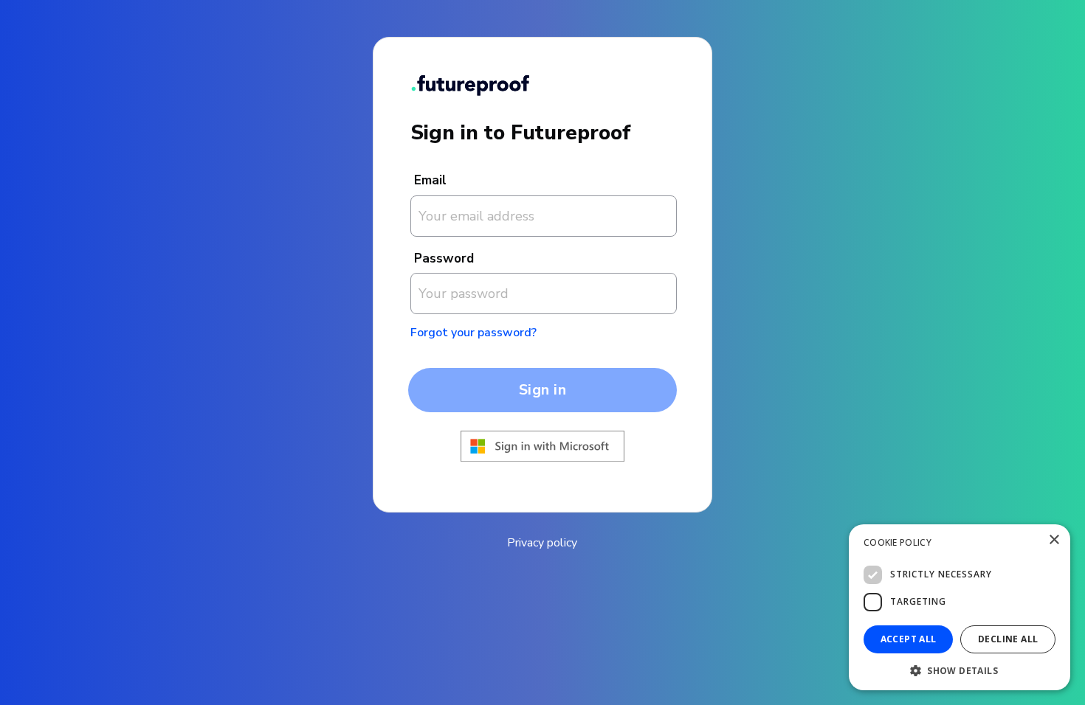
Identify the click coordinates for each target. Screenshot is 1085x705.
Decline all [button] (1008, 639)
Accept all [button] (909, 639)
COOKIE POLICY (897, 542)
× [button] (1053, 540)
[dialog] (959, 607)
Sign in (543, 390)
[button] (959, 669)
